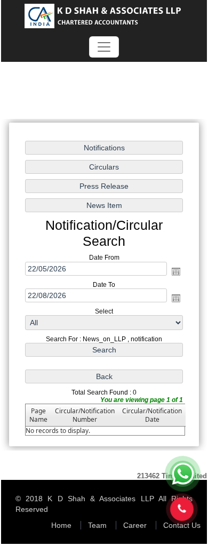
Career (135, 525)
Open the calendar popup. (176, 271)
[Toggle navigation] (104, 47)
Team (97, 525)
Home (61, 525)
